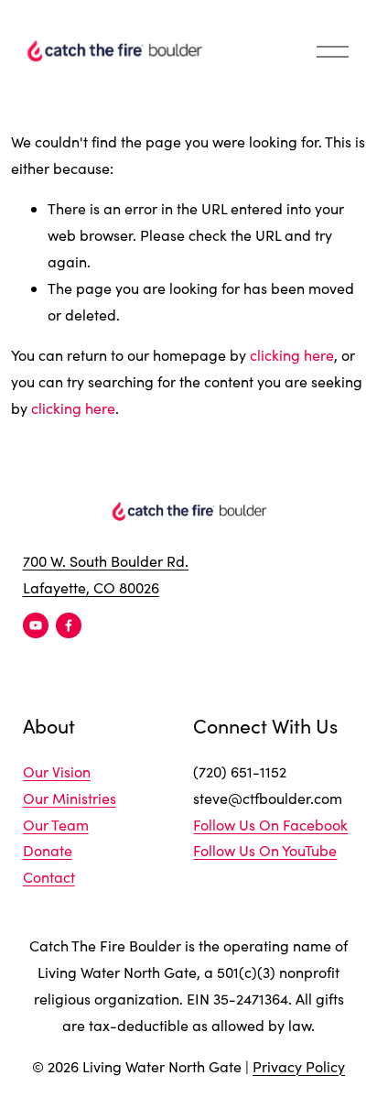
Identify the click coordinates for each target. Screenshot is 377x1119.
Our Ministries (69, 798)
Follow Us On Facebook (270, 824)
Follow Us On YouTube (265, 850)
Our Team (56, 824)
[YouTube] (35, 625)
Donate (47, 850)
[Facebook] (68, 625)
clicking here (292, 354)
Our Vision (57, 771)
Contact (49, 876)
